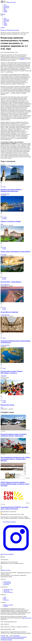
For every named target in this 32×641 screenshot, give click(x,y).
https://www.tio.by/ (26, 618)
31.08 (2, 194)
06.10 (8, 284)
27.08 (5, 345)
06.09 (2, 284)
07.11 (2, 254)
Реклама (6, 606)
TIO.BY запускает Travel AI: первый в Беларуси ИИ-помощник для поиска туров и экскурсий (15, 483)
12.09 (2, 375)
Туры (5, 4)
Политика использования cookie (15, 638)
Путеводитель (7, 581)
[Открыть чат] (1, 566)
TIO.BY (3, 635)
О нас (5, 597)
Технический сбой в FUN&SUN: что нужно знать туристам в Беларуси (14, 508)
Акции (5, 10)
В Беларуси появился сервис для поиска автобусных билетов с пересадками (13, 435)
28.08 (8, 345)
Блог (5, 8)
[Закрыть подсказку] (1, 555)
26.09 (5, 284)
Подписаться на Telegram (9, 521)
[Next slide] (4, 165)
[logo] (11, 2)
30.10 (2, 407)
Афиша (5, 11)
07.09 (5, 194)
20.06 (4, 254)
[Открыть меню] (3, 2)
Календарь (6, 7)
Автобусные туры (8, 589)
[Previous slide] (2, 165)
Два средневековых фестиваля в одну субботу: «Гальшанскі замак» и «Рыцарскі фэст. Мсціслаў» (15, 459)
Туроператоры (7, 583)
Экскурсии (6, 6)
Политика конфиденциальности (9, 637)
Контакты (6, 599)
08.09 (2, 224)
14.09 (8, 194)
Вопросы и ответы (8, 604)
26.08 (2, 345)
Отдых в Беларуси (8, 592)
